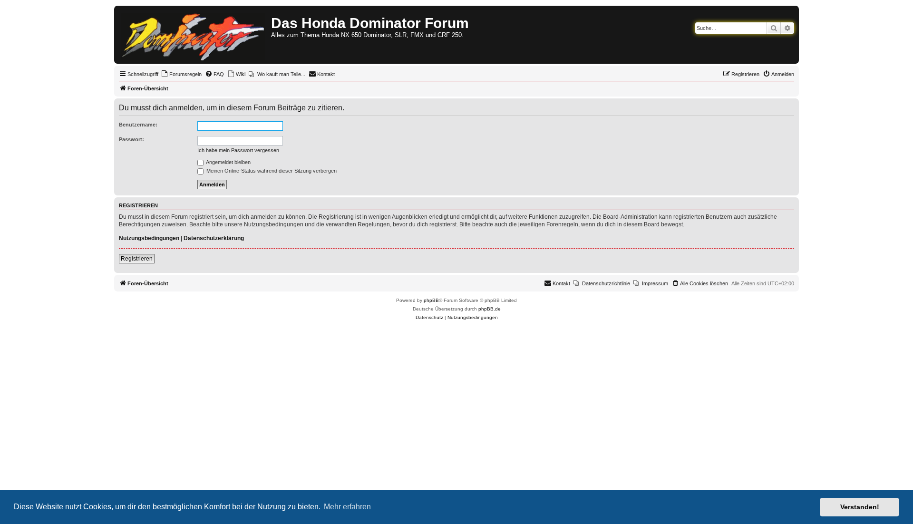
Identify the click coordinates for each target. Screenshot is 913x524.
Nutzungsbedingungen (149, 238)
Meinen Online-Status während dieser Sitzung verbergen (271, 171)
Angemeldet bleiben (228, 162)
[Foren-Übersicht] (194, 34)
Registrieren (137, 258)
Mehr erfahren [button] (347, 507)
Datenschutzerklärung (214, 238)
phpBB (431, 300)
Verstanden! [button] (859, 507)
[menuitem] (181, 74)
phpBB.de (489, 308)
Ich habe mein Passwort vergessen (238, 150)
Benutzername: (138, 124)
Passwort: (131, 139)
